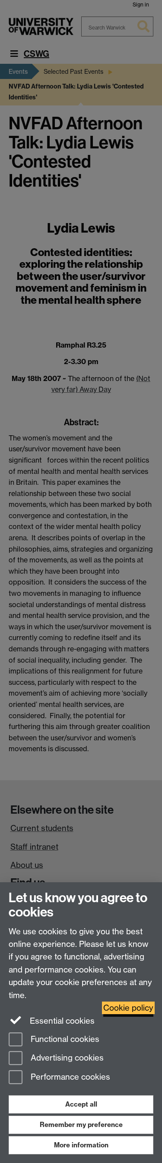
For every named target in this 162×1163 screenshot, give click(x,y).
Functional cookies (64, 1039)
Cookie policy (128, 1008)
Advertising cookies (66, 1058)
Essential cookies (61, 1021)
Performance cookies (69, 1077)
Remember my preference (81, 1124)
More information (81, 1145)
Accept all (81, 1104)
